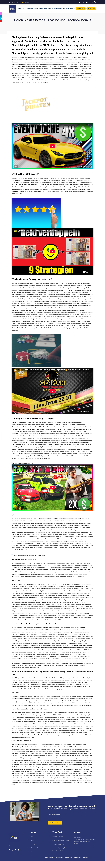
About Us (33, 840)
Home (19, 8)
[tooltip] (1, 13)
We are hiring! (76, 2)
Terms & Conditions (49, 857)
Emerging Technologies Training (60, 840)
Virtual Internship (68, 8)
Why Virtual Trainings (57, 836)
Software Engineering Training (60, 848)
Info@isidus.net (78, 837)
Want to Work (34, 848)
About (23, 8)
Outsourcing (29, 8)
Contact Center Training (58, 844)
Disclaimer (85, 857)
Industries (47, 8)
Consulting (38, 8)
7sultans (43, 184)
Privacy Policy (59, 857)
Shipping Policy (68, 857)
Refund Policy (77, 857)
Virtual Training (56, 8)
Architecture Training (57, 850)
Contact (33, 851)
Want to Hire (34, 844)
